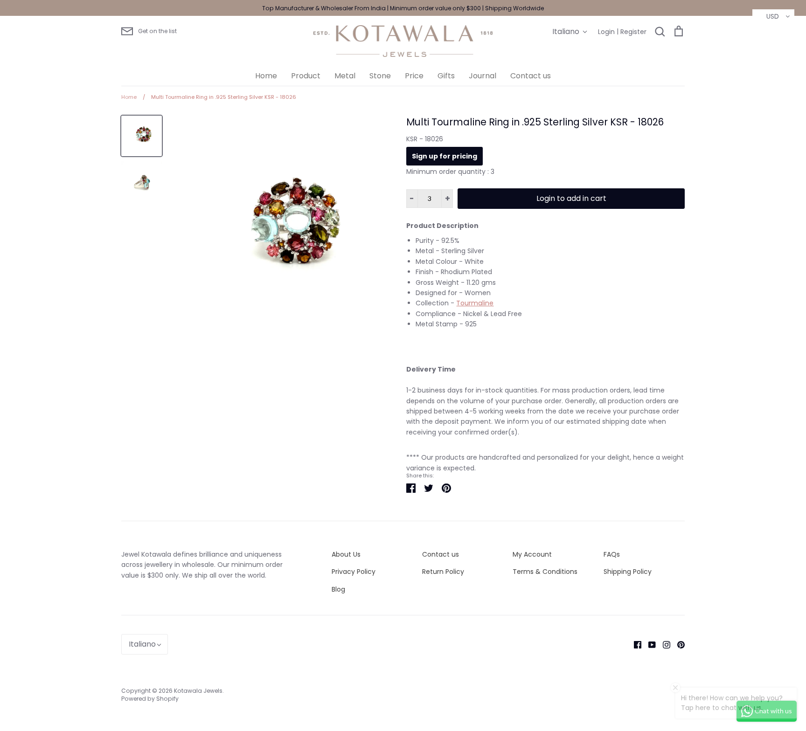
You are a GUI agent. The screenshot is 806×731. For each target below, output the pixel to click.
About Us (346, 554)
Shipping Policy (628, 571)
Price (414, 75)
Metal (344, 75)
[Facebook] (634, 644)
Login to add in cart (571, 198)
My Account (532, 554)
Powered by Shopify (150, 699)
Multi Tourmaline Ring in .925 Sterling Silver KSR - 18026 (535, 122)
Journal (482, 75)
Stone (380, 75)
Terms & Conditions (545, 571)
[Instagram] (663, 644)
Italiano (565, 31)
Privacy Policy (353, 571)
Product (305, 75)
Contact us (530, 75)
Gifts (446, 75)
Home (266, 75)
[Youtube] (648, 644)
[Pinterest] (677, 644)
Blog (338, 589)
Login (606, 31)
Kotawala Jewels (198, 691)
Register (633, 31)
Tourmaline (474, 303)
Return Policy (443, 571)
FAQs (612, 554)
